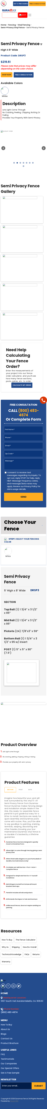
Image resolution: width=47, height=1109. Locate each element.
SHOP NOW (6, 75)
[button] (14, 163)
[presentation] (3, 148)
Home (3, 25)
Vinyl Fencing (24, 25)
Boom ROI (14, 1101)
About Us (5, 1029)
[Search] (22, 15)
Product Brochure (9, 1043)
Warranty (6, 961)
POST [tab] (21, 790)
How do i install (29, 947)
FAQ (3, 1054)
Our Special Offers (10, 1068)
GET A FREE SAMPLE (21, 4)
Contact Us (6, 1038)
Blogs (3, 1034)
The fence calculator (25, 939)
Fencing (12, 25)
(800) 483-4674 (9, 1012)
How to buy (7, 939)
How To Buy (6, 1024)
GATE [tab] (30, 790)
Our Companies (9, 1063)
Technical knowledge (11, 954)
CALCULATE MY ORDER (22, 385)
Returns (36, 954)
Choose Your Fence (20, 525)
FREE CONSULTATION (37, 4)
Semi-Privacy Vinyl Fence (13, 27)
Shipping (16, 947)
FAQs (27, 954)
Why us (5, 947)
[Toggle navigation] (30, 15)
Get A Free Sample (10, 1072)
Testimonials (7, 1059)
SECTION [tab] (10, 790)
